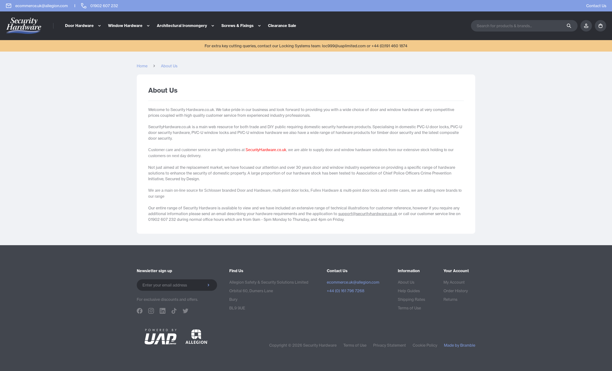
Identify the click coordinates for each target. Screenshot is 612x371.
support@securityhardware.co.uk (367, 213)
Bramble (467, 345)
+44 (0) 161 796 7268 (345, 290)
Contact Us (596, 5)
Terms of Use (409, 308)
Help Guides (409, 290)
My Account (454, 282)
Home (142, 66)
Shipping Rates (411, 299)
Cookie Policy (425, 345)
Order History (455, 290)
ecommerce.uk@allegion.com (353, 282)
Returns (450, 299)
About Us (169, 66)
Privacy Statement (389, 345)
